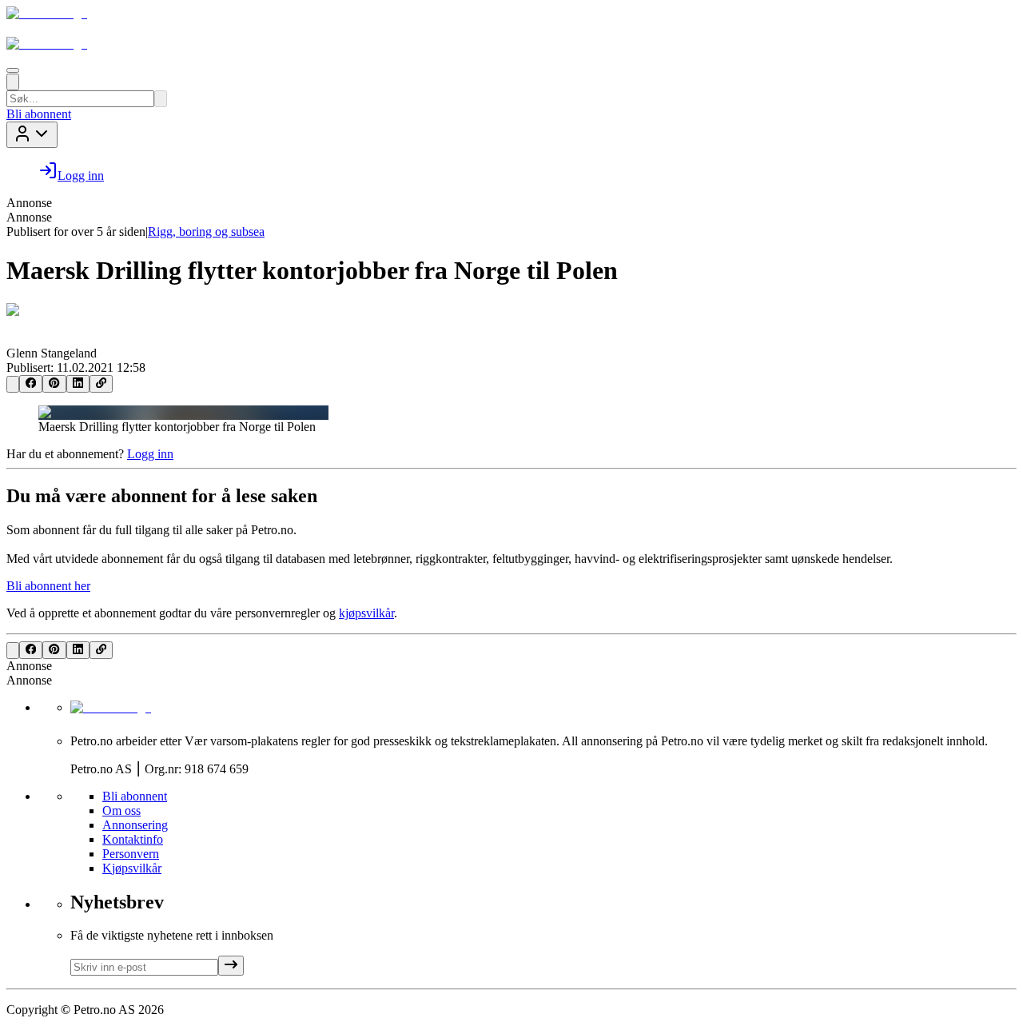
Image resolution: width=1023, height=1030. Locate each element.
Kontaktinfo (132, 839)
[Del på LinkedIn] (78, 384)
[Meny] (12, 70)
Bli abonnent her (48, 586)
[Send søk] (160, 98)
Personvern (130, 853)
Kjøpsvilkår (131, 868)
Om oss (121, 810)
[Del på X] (12, 384)
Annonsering (135, 825)
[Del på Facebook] (30, 384)
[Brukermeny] (32, 135)
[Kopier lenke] (101, 384)
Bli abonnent (38, 114)
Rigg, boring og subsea (206, 231)
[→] (231, 966)
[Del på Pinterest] (54, 384)
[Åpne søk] (12, 82)
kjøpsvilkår (366, 613)
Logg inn (150, 454)
